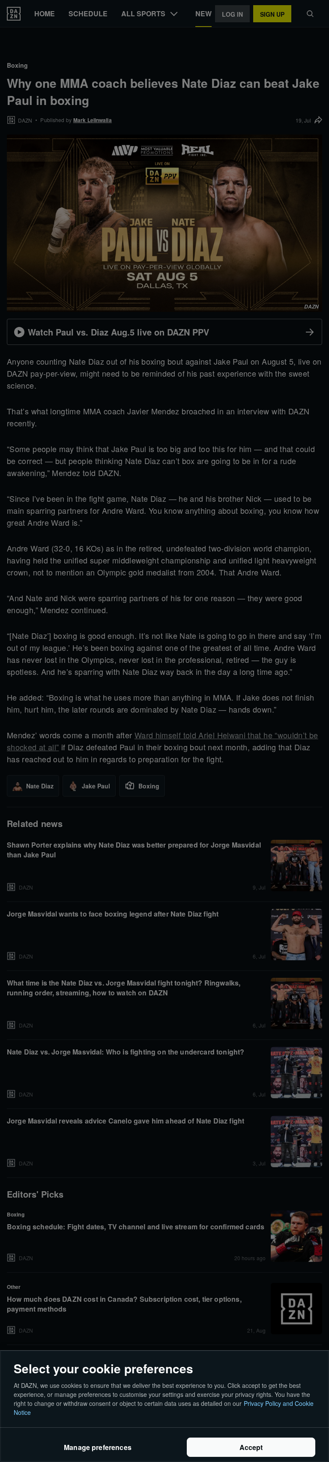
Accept (251, 1447)
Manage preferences (98, 1447)
